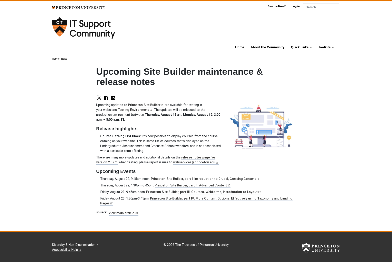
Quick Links (300, 47)
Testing (133, 110)
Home (239, 47)
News (64, 58)
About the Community (267, 47)
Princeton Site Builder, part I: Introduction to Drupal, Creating (203, 179)
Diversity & (73, 245)
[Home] (95, 29)
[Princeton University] (78, 7)
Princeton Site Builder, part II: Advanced (191, 185)
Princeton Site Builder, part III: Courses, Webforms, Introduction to (202, 192)
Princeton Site (144, 105)
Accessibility (65, 250)
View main (122, 213)
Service (276, 6)
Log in (296, 6)
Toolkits (324, 47)
